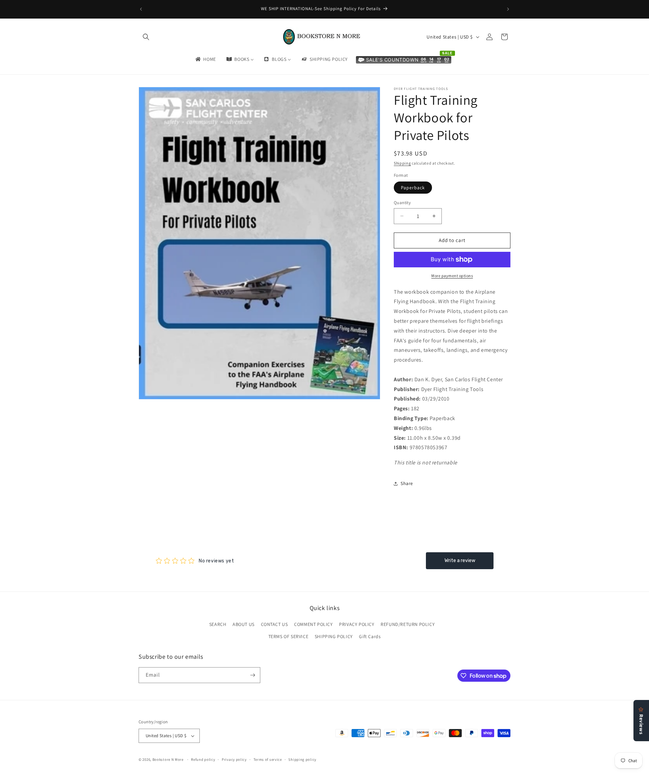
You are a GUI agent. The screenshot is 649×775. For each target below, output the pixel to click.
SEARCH (217, 624)
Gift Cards (370, 636)
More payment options (452, 275)
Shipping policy (302, 759)
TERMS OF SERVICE (288, 636)
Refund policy (203, 759)
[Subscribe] (252, 675)
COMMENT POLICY (313, 624)
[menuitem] (205, 59)
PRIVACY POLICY (356, 624)
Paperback (413, 188)
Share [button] (407, 483)
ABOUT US (244, 624)
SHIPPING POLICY (334, 636)
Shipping (402, 163)
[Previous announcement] (141, 9)
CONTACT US (274, 624)
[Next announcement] (508, 9)
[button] (146, 36)
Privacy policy (234, 759)
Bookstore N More (168, 759)
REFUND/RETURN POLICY (408, 624)
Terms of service (268, 759)
